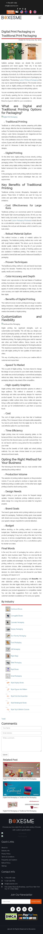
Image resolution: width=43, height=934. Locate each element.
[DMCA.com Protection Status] (11, 916)
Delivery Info (6, 851)
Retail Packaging (15, 662)
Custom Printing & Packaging (28, 80)
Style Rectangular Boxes (18, 703)
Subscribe (35, 901)
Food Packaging (15, 642)
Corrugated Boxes (16, 616)
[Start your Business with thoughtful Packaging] (21, 770)
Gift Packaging (15, 649)
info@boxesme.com (11, 6)
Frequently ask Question (9, 860)
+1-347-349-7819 (9, 881)
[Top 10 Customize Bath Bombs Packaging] (21, 805)
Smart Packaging (16, 676)
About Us (5, 847)
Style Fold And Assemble (18, 696)
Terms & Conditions (8, 857)
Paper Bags (14, 656)
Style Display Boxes (17, 683)
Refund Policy (6, 863)
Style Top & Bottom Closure (19, 709)
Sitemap (4, 866)
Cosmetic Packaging (17, 622)
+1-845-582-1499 (11, 3)
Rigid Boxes (14, 669)
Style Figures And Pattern (18, 689)
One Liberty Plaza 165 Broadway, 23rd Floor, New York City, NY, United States (22, 888)
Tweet (3, 719)
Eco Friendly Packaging (18, 636)
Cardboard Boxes (16, 609)
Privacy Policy (6, 854)
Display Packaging (16, 629)
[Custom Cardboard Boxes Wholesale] (21, 788)
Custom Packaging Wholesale (21, 220)
